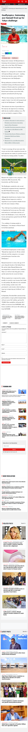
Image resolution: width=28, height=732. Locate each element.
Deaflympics (15, 58)
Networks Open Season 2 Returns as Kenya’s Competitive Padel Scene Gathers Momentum (15, 136)
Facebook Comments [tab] (14, 323)
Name (3, 344)
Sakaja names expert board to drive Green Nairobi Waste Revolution (9, 392)
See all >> (23, 523)
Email (3, 349)
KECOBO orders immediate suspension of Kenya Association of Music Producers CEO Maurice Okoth (9, 426)
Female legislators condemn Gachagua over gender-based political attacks (9, 411)
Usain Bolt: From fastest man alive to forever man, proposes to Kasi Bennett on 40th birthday (15, 129)
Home (2, 7)
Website (3, 353)
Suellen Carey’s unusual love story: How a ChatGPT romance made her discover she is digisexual (13, 544)
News (4, 564)
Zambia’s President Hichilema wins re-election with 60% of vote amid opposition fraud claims (14, 590)
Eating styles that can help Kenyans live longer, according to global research (7, 317)
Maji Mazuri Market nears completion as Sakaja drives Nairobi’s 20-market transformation (8, 403)
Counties (3, 651)
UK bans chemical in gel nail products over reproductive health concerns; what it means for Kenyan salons (13, 567)
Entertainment (6, 541)
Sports (6, 7)
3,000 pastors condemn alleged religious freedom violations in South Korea (13, 613)
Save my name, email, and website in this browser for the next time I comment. (13, 359)
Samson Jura (4, 46)
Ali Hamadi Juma (6, 58)
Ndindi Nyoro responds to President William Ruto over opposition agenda (8, 418)
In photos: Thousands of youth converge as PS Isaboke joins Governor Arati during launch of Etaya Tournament (14, 123)
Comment (4, 332)
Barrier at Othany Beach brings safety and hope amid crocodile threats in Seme (10, 435)
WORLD (11, 541)
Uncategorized (5, 722)
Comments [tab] (5, 323)
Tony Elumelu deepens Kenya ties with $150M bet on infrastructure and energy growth (20, 317)
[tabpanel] (14, 344)
